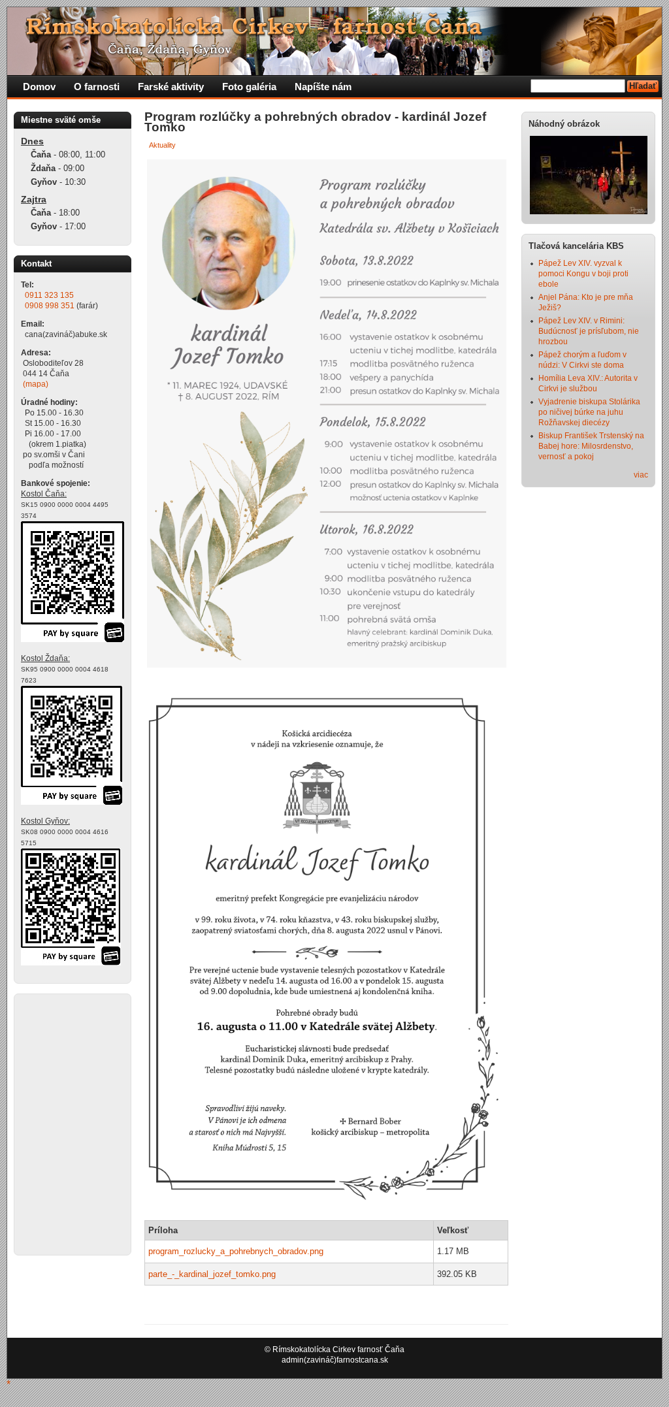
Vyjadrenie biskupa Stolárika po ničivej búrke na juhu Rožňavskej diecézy (589, 412)
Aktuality (162, 145)
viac (641, 474)
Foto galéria (249, 86)
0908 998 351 (49, 305)
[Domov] (258, 72)
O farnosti (97, 86)
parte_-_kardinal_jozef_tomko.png (212, 1274)
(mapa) (35, 384)
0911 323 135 (49, 295)
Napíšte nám (323, 86)
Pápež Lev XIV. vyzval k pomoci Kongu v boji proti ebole (583, 274)
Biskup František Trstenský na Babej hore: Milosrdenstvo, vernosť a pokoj (591, 446)
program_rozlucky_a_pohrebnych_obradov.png (235, 1251)
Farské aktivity (171, 86)
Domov (39, 86)
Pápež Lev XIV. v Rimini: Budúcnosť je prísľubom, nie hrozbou (588, 331)
